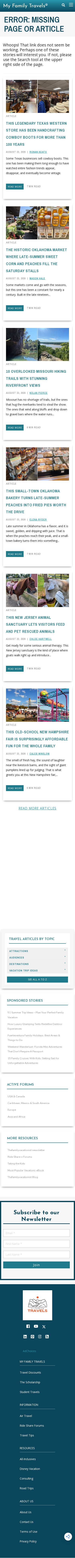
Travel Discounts (30, 1372)
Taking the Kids (16, 1163)
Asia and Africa (16, 1117)
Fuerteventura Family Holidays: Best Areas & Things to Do (34, 1038)
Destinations (19, 964)
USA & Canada (16, 1096)
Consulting (26, 1479)
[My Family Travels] (37, 1305)
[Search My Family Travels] (63, 6)
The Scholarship (30, 1382)
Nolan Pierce (39, 393)
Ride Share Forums (32, 1425)
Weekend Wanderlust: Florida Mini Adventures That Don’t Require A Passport (35, 1049)
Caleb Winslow (40, 753)
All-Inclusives (28, 1459)
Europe (12, 1110)
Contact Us (26, 1522)
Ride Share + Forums (20, 1157)
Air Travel (26, 1416)
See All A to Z (37, 979)
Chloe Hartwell (41, 639)
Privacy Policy (28, 1541)
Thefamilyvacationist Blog (23, 1177)
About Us (25, 1512)
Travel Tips (27, 1435)
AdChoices (29, 1351)
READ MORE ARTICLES (38, 808)
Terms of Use (28, 1531)
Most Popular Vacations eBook (26, 1170)
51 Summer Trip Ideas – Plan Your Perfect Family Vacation (36, 1015)
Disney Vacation (30, 1469)
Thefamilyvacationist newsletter (26, 1150)
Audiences (16, 957)
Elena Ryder (38, 519)
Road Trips (27, 1488)
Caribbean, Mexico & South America (28, 1103)
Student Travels (30, 1392)
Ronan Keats (38, 152)
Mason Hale (37, 278)
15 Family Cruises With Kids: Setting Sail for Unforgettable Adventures (33, 1061)
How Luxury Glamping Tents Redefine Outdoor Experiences (35, 1026)
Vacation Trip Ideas (23, 970)
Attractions (18, 951)
